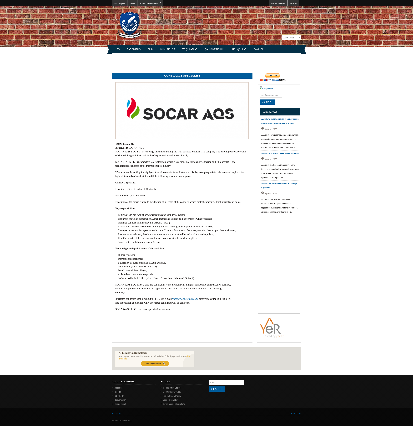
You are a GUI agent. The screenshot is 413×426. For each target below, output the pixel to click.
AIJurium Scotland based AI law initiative (280, 153)
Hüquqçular (239, 49)
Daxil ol (259, 49)
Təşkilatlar (189, 49)
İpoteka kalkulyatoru (172, 387)
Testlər (133, 3)
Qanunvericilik (214, 49)
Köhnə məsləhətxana (148, 3)
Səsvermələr (120, 399)
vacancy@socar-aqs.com (185, 298)
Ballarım (293, 3)
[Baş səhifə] (129, 24)
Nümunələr (167, 49)
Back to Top (296, 413)
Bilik (150, 49)
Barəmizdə (134, 49)
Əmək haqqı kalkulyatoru (174, 403)
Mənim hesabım (278, 3)
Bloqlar (118, 391)
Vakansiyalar (120, 3)
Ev (118, 49)
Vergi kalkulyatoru (171, 399)
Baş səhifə (116, 413)
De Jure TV (119, 395)
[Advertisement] (171, 61)
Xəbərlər (118, 387)
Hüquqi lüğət (120, 403)
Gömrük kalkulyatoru (172, 391)
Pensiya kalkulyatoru (172, 395)
